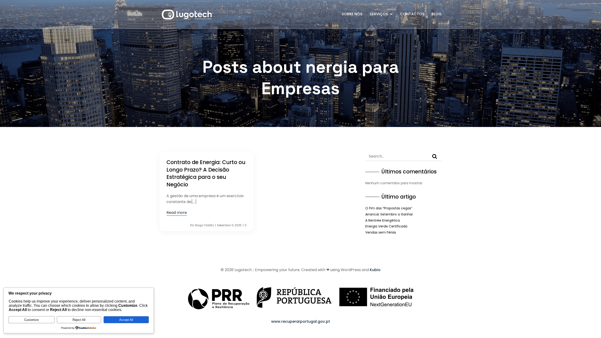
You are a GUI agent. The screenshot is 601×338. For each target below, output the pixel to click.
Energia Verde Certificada (386, 226)
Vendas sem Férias (380, 232)
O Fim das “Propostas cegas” (388, 208)
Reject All (79, 320)
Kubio (375, 270)
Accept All (126, 320)
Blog (436, 14)
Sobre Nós (352, 14)
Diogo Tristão (204, 225)
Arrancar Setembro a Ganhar (389, 214)
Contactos (412, 14)
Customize (31, 320)
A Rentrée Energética (382, 220)
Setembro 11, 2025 (229, 225)
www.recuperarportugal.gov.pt (300, 321)
